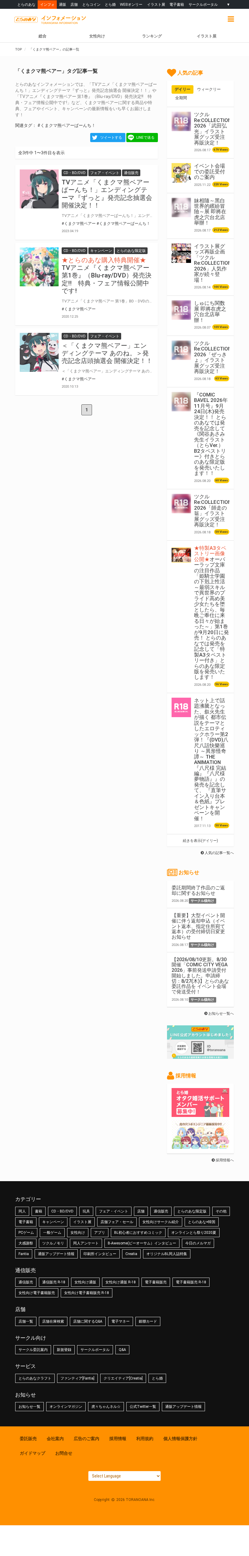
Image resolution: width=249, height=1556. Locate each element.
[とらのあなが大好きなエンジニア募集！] (200, 1145)
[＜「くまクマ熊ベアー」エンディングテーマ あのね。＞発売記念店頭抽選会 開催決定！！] (39, 352)
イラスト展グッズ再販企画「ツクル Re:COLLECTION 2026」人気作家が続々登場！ (212, 263)
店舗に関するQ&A (87, 1321)
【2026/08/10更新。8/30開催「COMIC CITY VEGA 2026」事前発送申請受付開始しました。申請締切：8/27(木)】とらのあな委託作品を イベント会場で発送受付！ (200, 976)
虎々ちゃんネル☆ (106, 1406)
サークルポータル (203, 4)
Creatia (131, 1254)
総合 (42, 36)
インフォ (47, 4)
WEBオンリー (131, 4)
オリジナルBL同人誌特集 (166, 1254)
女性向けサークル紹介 (160, 1222)
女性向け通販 (85, 1282)
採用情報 (117, 1438)
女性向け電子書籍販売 (37, 1293)
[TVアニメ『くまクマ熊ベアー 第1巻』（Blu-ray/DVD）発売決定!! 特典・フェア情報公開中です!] (39, 266)
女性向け (97, 36)
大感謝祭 (26, 1243)
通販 (62, 4)
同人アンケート (86, 1243)
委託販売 (28, 1438)
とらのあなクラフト (35, 1378)
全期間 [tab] (181, 98)
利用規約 (144, 1438)
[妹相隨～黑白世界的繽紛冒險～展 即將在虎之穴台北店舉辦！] (181, 207)
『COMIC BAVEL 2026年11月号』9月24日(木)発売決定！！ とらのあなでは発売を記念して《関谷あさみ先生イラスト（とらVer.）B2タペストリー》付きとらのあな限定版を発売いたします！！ (211, 434)
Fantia (24, 1254)
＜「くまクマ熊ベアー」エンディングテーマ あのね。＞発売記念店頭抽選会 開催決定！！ (107, 353)
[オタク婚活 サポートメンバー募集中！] (200, 1113)
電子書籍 (176, 4)
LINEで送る (145, 137)
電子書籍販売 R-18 (191, 1282)
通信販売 (161, 1211)
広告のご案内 (86, 1438)
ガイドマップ (32, 1453)
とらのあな (26, 4)
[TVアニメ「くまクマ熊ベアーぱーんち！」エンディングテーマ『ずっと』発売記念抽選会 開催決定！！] (39, 188)
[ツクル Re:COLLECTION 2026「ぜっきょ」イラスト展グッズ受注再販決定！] (181, 350)
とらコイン (91, 4)
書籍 (38, 1211)
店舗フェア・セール (117, 1222)
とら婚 (110, 4)
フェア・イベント (113, 1211)
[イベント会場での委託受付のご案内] (181, 173)
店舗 (74, 4)
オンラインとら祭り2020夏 (193, 1232)
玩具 (86, 1211)
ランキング (152, 36)
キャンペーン (53, 1222)
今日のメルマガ (198, 1243)
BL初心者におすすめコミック (138, 1232)
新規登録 (64, 1350)
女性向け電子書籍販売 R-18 (86, 1293)
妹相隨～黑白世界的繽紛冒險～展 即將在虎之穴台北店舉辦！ (210, 211)
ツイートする (111, 137)
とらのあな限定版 (191, 1211)
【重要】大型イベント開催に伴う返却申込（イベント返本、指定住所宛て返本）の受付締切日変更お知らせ (198, 926)
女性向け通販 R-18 (120, 1282)
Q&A (122, 1350)
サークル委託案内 (33, 1350)
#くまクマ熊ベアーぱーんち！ (66, 125)
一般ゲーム (52, 1232)
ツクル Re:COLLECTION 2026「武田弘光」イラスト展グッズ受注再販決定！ (212, 128)
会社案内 (55, 1438)
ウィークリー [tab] (209, 89)
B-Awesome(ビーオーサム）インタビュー (142, 1243)
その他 (221, 1211)
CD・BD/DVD (62, 1211)
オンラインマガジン (65, 1406)
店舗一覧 (26, 1321)
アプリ (99, 1232)
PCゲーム (26, 1232)
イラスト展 (156, 4)
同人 (22, 1211)
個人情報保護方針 (180, 1438)
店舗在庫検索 (53, 1321)
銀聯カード (148, 1321)
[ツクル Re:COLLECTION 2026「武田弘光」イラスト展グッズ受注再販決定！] (181, 121)
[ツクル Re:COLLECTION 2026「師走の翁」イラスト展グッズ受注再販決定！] (181, 503)
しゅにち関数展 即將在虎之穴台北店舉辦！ (210, 311)
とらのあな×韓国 (201, 1222)
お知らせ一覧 (29, 1406)
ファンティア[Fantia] (77, 1378)
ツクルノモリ (53, 1243)
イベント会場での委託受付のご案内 (209, 171)
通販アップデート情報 (56, 1254)
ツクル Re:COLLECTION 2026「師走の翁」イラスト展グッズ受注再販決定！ (212, 511)
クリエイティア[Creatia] (123, 1378)
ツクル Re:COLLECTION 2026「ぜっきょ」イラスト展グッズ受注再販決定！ (212, 357)
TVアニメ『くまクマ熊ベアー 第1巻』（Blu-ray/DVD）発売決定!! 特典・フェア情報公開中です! (107, 279)
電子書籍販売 (156, 1282)
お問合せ (63, 1453)
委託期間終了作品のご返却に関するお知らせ (198, 890)
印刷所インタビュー (100, 1254)
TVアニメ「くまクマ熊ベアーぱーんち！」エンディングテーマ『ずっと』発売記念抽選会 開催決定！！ (107, 194)
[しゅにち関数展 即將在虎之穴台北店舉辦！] (181, 310)
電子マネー (120, 1321)
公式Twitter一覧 (143, 1406)
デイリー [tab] (182, 89)
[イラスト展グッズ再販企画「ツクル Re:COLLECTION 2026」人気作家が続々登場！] (181, 253)
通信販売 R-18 (53, 1282)
